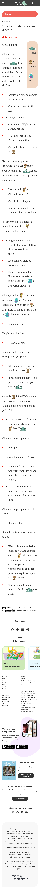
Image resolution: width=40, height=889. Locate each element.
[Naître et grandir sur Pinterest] (22, 812)
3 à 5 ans (5, 687)
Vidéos (4, 703)
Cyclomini (24, 685)
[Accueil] (20, 3)
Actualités (5, 695)
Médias (23, 706)
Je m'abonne (20, 799)
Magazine (5, 701)
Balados (5, 706)
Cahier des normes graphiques (28, 709)
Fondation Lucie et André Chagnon (20, 843)
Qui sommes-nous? (28, 697)
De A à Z (5, 677)
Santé (4, 679)
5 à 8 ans (5, 689)
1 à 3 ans (5, 685)
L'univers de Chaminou (29, 683)
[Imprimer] (27, 629)
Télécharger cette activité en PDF (14, 37)
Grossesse (6, 681)
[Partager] (12, 629)
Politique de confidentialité (26, 702)
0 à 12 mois (6, 683)
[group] (13, 658)
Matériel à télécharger (29, 681)
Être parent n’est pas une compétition (28, 694)
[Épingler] (17, 629)
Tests (23, 679)
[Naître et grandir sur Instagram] (13, 812)
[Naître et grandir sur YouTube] (26, 812)
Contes (7, 21)
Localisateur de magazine (26, 776)
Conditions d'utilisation (29, 699)
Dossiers (5, 699)
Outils (23, 677)
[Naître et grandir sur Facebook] (17, 812)
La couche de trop (27, 691)
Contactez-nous (27, 712)
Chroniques (6, 697)
